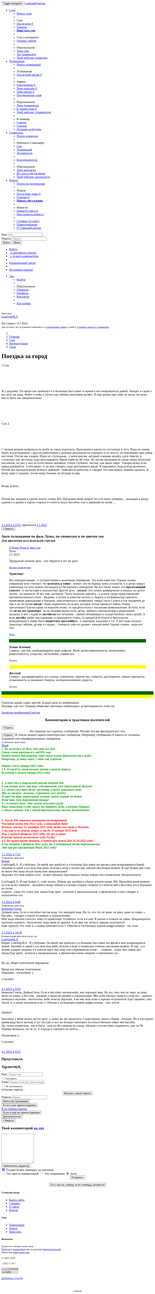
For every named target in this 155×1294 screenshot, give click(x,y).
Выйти (21, 279)
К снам (27, 108)
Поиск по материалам (31, 183)
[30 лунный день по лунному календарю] (77, 547)
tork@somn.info (21, 1252)
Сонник (22, 125)
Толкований (24, 149)
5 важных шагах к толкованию (93, 327)
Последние (25, 23)
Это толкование (54, 1173)
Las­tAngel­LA (10, 316)
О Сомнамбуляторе (29, 228)
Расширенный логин (22, 263)
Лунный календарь (29, 129)
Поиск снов (24, 13)
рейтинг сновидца (32, 57)
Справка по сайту (28, 221)
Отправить (77, 1177)
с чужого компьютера (23, 256)
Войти (6, 242)
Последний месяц (29, 74)
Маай (5, 745)
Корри (6, 861)
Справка (14, 1203)
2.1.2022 (41, 525)
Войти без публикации (15, 1101)
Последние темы (28, 193)
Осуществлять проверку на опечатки (29, 1169)
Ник (4, 234)
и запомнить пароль (22, 252)
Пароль (6, 238)
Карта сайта (16, 1200)
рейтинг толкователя (34, 112)
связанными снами (56, 327)
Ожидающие (26, 85)
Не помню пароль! (21, 269)
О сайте (14, 1206)
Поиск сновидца (27, 136)
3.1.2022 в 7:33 (11, 854)
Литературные (18, 343)
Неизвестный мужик (20, 567)
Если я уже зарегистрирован (19, 1105)
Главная (14, 336)
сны (23, 51)
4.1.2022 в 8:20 (11, 989)
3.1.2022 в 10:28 (12, 932)
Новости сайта (27, 211)
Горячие (22, 27)
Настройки (24, 303)
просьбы (27, 88)
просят (25, 91)
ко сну (39, 1128)
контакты (26, 170)
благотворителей (52, 1249)
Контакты (23, 296)
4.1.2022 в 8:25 (11, 1051)
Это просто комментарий (22, 1173)
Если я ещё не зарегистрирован (21, 1112)
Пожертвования (27, 224)
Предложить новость (30, 214)
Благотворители (27, 159)
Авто (73, 1173)
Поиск (13, 1228)
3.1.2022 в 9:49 (11, 902)
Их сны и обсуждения (31, 173)
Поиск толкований (29, 64)
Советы (21, 122)
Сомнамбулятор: (34, 3)
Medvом (6, 1249)
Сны (12, 340)
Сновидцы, (16, 132)
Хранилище (16, 1225)
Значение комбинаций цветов (21, 712)
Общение (23, 289)
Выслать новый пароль (77, 1093)
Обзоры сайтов (26, 40)
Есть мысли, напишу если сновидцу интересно (77, 1184)
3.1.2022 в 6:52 (11, 525)
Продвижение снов (29, 95)
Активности (25, 153)
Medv (12, 634)
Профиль (22, 293)
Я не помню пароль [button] (14, 1108)
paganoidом (19, 1249)
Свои (12, 346)
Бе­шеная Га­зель (12, 908)
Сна (19, 146)
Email (5, 1082)
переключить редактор (16, 1165)
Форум (13, 1210)
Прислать (15, 1231)
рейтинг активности (33, 176)
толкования (28, 105)
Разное (13, 180)
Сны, (12, 10)
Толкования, (17, 61)
